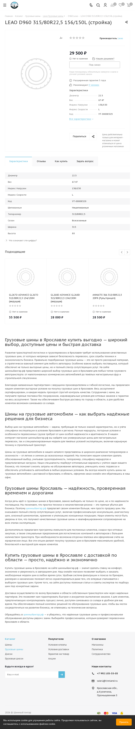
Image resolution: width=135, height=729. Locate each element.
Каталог (10, 638)
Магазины (97, 644)
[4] (80, 37)
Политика (97, 649)
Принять (123, 722)
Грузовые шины (14, 649)
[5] (83, 37)
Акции (52, 658)
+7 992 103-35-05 (107, 673)
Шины (8, 644)
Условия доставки (58, 649)
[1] (70, 37)
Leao (120, 38)
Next (127, 252)
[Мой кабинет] (105, 5)
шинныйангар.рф (36, 508)
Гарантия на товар (58, 653)
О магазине (99, 638)
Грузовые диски (14, 658)
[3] (77, 37)
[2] (74, 37)
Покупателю (56, 638)
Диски (8, 653)
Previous (122, 252)
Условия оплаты (57, 644)
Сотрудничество (101, 653)
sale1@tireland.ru (107, 680)
